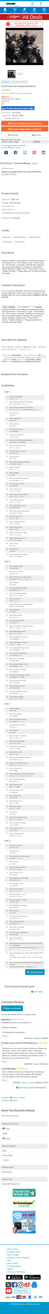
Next (43, 46)
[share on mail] (43, 152)
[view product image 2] (19, 74)
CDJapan (5, 1098)
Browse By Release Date (11, 1184)
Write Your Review (13, 1008)
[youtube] (9, 1291)
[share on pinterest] (34, 152)
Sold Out (15, 118)
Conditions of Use (14, 1252)
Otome (22, 1098)
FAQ (9, 1260)
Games (15, 1100)
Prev (6, 46)
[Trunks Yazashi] (28, 1083)
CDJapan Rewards (14, 1266)
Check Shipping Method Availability (13, 145)
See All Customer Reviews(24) (32, 1088)
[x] (8, 1285)
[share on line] (25, 152)
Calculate (36, 142)
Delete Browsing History (10, 1116)
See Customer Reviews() (23, 93)
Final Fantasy (7, 1172)
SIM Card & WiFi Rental (16, 1272)
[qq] (34, 1284)
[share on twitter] (6, 152)
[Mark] (36, 1064)
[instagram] (20, 1284)
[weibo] (27, 1284)
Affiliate (10, 1269)
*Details (35, 163)
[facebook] (14, 1284)
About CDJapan (13, 1255)
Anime (15, 1098)
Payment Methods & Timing (10, 147)
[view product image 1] (12, 74)
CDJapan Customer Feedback (18, 1258)
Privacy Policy (13, 1249)
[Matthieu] (37, 1038)
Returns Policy (13, 1263)
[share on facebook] (15, 152)
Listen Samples (36, 972)
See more (38, 992)
